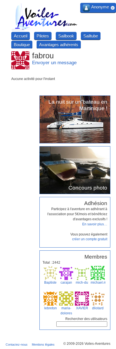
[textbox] (81, 324)
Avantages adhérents (58, 44)
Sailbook (66, 36)
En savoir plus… (94, 224)
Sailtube (90, 36)
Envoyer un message (54, 62)
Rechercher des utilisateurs (86, 319)
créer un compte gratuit (89, 239)
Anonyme (100, 7)
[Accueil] (44, 30)
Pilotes (43, 36)
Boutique (22, 44)
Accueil (20, 36)
